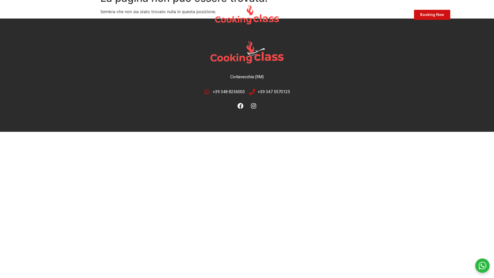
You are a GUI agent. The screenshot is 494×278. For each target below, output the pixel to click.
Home (55, 14)
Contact (129, 14)
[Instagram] (254, 106)
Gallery (105, 14)
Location (79, 14)
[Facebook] (240, 106)
